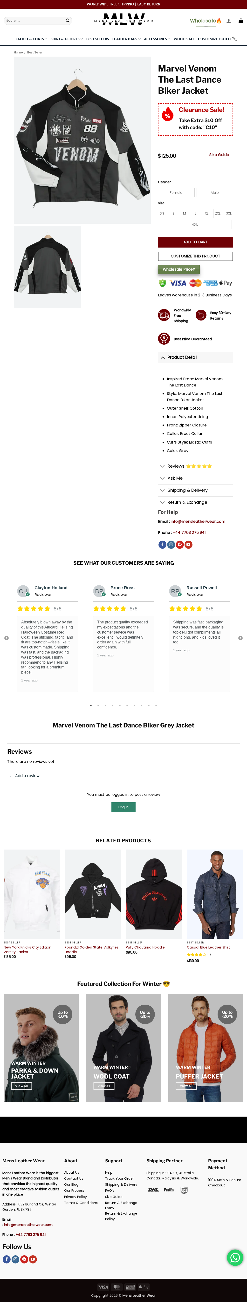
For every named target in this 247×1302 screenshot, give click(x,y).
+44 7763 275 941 (189, 532)
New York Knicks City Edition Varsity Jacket (27, 949)
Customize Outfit (214, 39)
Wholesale (184, 39)
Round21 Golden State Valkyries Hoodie (92, 949)
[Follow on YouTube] (188, 545)
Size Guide (219, 154)
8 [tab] (142, 705)
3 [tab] (106, 705)
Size (161, 203)
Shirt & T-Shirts (65, 39)
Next (240, 638)
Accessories (155, 39)
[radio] (176, 192)
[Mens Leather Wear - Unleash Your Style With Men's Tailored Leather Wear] (123, 21)
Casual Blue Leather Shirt (208, 947)
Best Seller (34, 52)
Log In (123, 807)
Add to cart (196, 242)
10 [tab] (156, 705)
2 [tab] (99, 705)
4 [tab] (113, 705)
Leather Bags (124, 39)
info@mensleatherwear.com (198, 521)
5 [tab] (120, 705)
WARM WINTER (28, 1063)
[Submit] (68, 21)
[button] (228, 20)
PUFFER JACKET (199, 1076)
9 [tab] (149, 705)
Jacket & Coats (30, 39)
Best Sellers (97, 39)
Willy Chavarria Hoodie (145, 947)
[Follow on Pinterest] (180, 545)
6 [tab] (127, 705)
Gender (164, 182)
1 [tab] (91, 705)
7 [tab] (135, 705)
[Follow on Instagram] (171, 545)
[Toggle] (162, 357)
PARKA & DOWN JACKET (34, 1073)
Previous (6, 638)
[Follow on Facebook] (162, 545)
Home (18, 52)
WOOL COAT (111, 1076)
